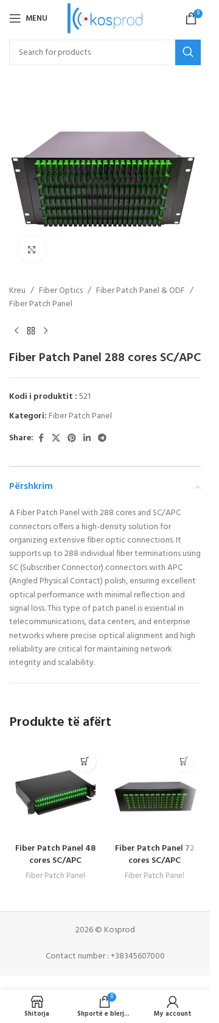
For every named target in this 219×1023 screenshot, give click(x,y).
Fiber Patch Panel (40, 304)
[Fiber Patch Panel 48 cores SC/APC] (55, 791)
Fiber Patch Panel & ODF (140, 291)
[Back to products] (31, 331)
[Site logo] (105, 19)
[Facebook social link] (40, 439)
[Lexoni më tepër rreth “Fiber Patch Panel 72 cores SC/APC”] (184, 761)
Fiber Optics (61, 291)
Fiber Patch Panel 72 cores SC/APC (154, 855)
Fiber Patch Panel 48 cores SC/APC (55, 855)
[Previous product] (16, 331)
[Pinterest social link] (72, 439)
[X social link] (56, 439)
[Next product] (45, 331)
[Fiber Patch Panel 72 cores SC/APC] (154, 791)
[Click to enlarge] (32, 249)
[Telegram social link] (102, 439)
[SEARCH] (188, 52)
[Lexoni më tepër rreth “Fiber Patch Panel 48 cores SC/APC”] (85, 761)
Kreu (17, 291)
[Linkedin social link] (87, 439)
